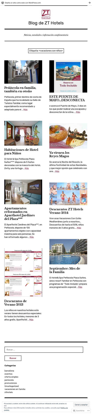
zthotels (9, 392)
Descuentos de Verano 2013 (15, 302)
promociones (11, 383)
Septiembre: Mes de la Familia (64, 270)
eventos (8, 374)
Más (25, 109)
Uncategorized (12, 386)
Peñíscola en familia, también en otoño (20, 89)
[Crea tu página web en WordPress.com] (46, 2)
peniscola (9, 380)
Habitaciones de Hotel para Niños (21, 151)
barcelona (9, 371)
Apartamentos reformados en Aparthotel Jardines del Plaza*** (19, 214)
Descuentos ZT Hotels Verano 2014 (66, 211)
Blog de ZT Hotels (46, 22)
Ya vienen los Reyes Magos (59, 154)
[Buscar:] (44, 349)
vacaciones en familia (15, 389)
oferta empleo (11, 377)
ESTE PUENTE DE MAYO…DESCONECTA (67, 98)
